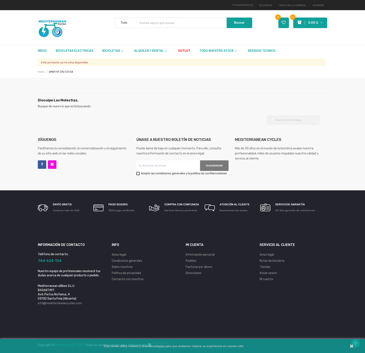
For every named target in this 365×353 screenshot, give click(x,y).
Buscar (239, 23)
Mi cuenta (265, 5)
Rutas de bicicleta (272, 261)
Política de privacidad (126, 273)
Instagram (52, 164)
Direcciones (194, 273)
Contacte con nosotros (128, 279)
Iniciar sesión (268, 273)
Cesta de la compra (292, 5)
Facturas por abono (199, 267)
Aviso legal (119, 254)
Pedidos (191, 261)
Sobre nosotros (122, 267)
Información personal (200, 254)
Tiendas (265, 267)
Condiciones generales (127, 261)
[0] (284, 23)
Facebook (42, 164)
